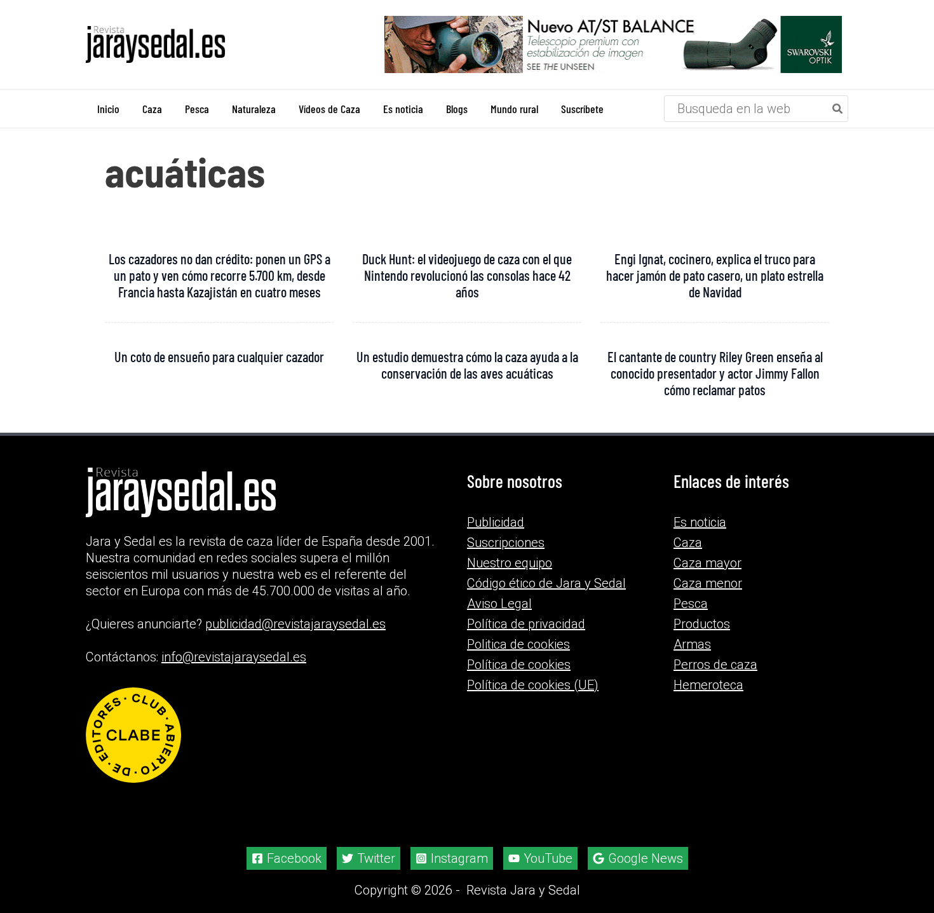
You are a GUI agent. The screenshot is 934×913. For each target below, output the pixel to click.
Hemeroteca (708, 685)
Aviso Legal (499, 603)
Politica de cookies (518, 644)
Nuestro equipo (509, 563)
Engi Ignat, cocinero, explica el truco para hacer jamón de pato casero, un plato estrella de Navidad (714, 275)
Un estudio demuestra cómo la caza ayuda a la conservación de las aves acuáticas (467, 364)
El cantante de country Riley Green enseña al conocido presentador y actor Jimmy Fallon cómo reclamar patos (715, 373)
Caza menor (707, 583)
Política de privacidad (526, 624)
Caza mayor (707, 563)
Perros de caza (715, 664)
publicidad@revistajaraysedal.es (295, 624)
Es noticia (699, 522)
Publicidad (495, 522)
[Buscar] (838, 108)
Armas (692, 644)
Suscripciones (506, 542)
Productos (701, 624)
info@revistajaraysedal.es (233, 657)
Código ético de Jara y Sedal (546, 583)
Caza (687, 542)
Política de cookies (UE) (533, 685)
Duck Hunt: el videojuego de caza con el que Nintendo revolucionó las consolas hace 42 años (467, 275)
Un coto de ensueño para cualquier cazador (219, 356)
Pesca (690, 603)
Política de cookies (519, 664)
